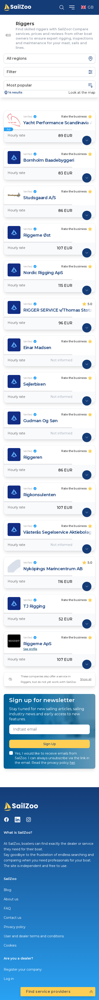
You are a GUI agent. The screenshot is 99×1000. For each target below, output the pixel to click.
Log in (9, 979)
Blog (7, 890)
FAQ (7, 908)
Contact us (12, 918)
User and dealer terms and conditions (34, 936)
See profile (30, 649)
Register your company (23, 969)
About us (11, 899)
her (72, 763)
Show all (85, 679)
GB (90, 7)
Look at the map (81, 92)
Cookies (10, 945)
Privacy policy (15, 927)
